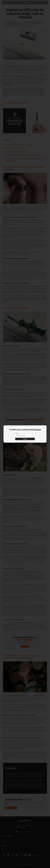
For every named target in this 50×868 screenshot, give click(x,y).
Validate (25, 439)
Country (17, 433)
